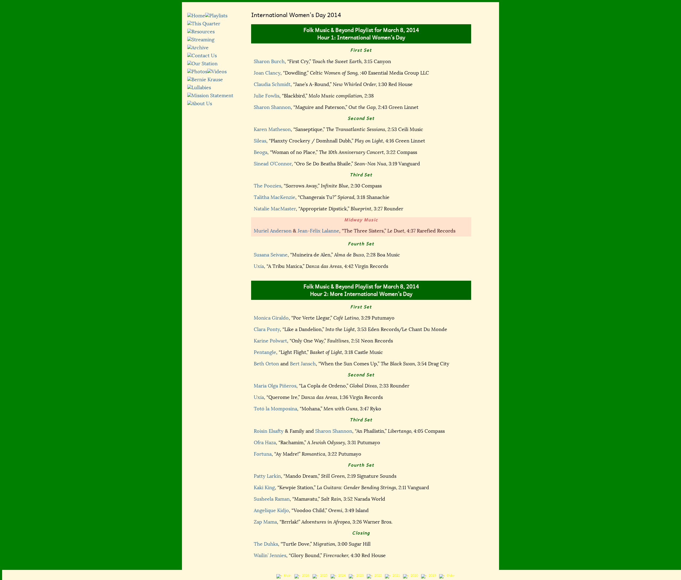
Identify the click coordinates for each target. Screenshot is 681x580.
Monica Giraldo (271, 318)
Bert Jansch (303, 364)
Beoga (260, 152)
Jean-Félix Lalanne (318, 231)
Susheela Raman (272, 499)
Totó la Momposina (275, 409)
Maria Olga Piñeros (275, 386)
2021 (395, 575)
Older (450, 575)
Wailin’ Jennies (270, 555)
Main (286, 575)
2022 (377, 575)
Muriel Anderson (273, 231)
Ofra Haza (265, 443)
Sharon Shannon (272, 107)
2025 (322, 575)
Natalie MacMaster (275, 209)
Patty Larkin (267, 476)
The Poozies (267, 186)
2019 (431, 575)
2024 (341, 575)
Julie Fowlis (266, 96)
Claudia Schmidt (272, 84)
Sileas (260, 141)
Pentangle (265, 352)
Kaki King (264, 488)
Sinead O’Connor (273, 164)
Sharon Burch (269, 61)
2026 (304, 575)
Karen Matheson (272, 129)
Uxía (259, 266)
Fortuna (263, 454)
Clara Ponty (267, 329)
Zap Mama (265, 522)
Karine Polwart (270, 341)
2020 (413, 575)
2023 (359, 575)
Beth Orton (266, 364)
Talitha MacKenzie (274, 197)
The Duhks (266, 544)
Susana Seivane (271, 255)
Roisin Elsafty (269, 431)
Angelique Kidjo (271, 510)
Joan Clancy (267, 73)
